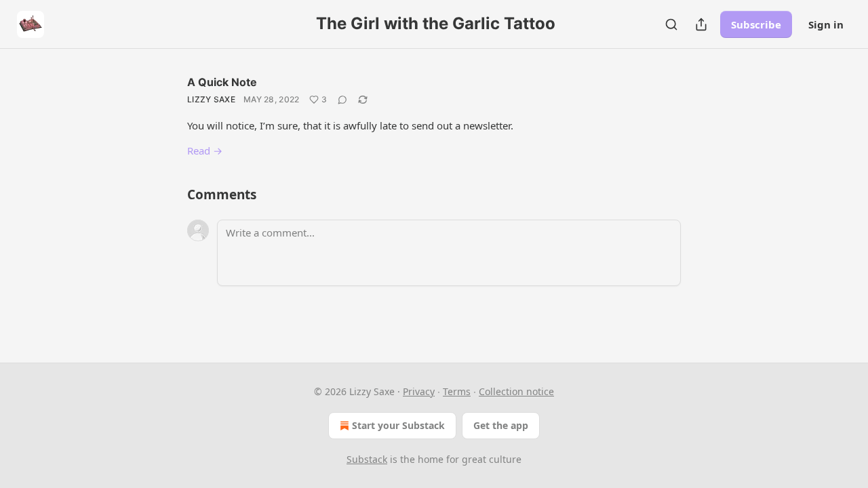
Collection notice (516, 391)
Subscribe (756, 24)
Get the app (500, 425)
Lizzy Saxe (211, 99)
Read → (204, 150)
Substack (367, 459)
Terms (457, 391)
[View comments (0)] (342, 100)
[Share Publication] (701, 24)
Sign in (826, 24)
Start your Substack (398, 425)
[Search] (671, 24)
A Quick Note (222, 82)
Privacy (419, 391)
